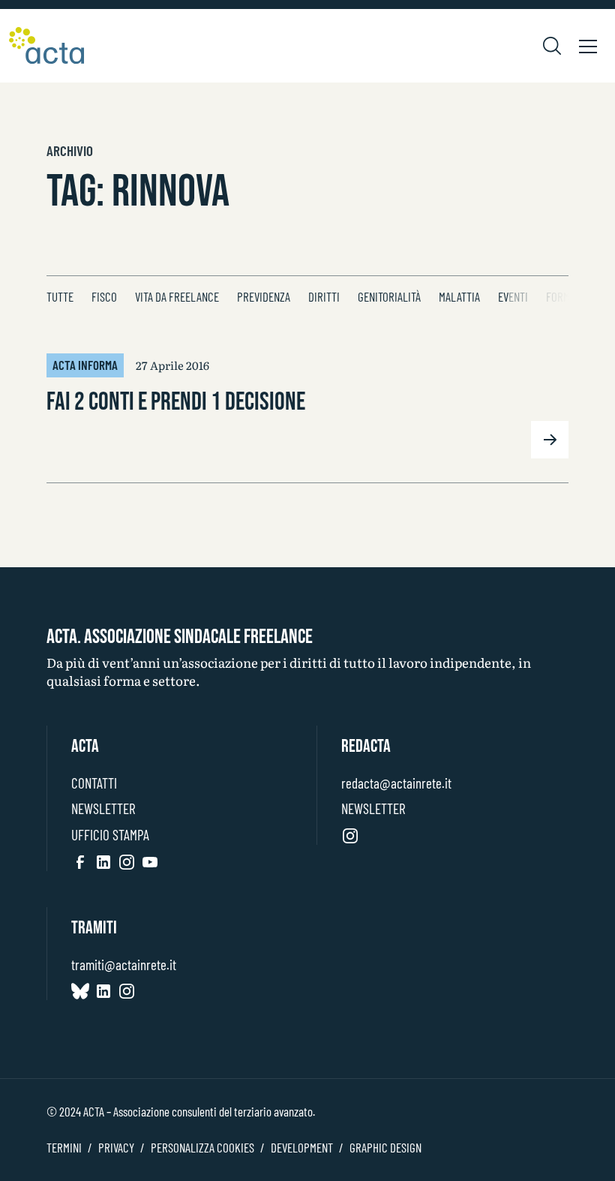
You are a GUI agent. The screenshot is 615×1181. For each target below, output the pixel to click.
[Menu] (588, 46)
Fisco (104, 296)
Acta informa (85, 364)
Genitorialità (389, 296)
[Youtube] (150, 861)
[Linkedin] (103, 861)
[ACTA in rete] (46, 46)
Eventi (513, 296)
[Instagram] (127, 861)
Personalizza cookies (202, 1147)
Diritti (324, 296)
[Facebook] (80, 861)
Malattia (459, 296)
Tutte (60, 296)
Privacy (116, 1147)
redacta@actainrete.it (396, 783)
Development (302, 1147)
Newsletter (103, 808)
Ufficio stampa (110, 834)
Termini (64, 1147)
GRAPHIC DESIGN (386, 1147)
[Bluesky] (80, 990)
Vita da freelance (177, 296)
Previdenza (263, 296)
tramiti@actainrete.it (123, 964)
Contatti (94, 783)
